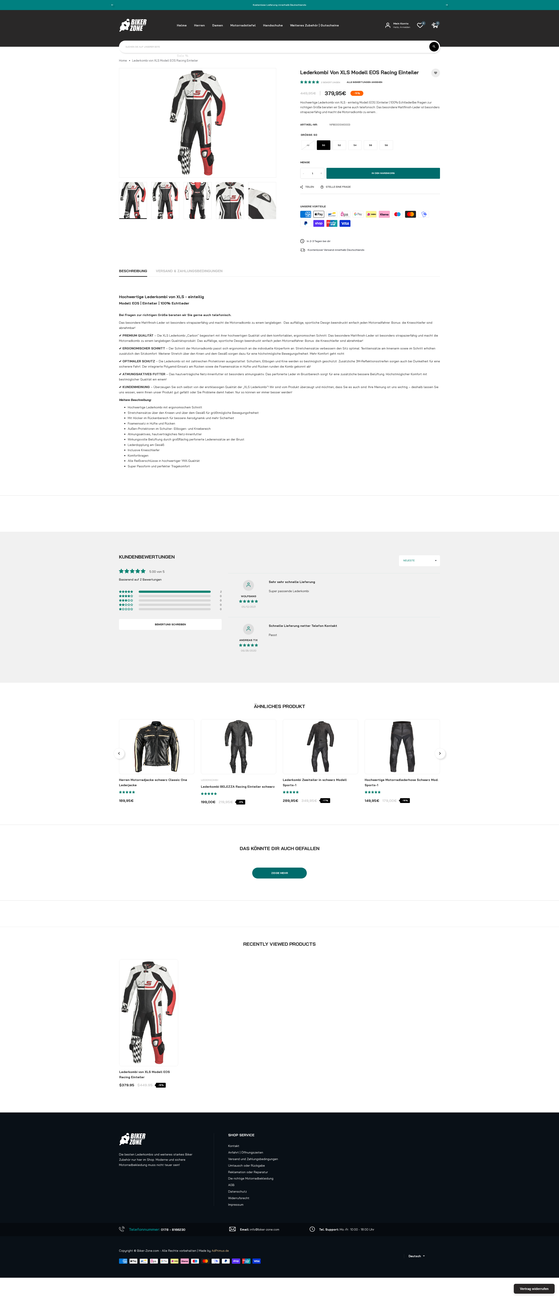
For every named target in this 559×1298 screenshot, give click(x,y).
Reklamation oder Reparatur (248, 1172)
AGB (231, 1185)
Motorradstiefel (243, 25)
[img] (248, 601)
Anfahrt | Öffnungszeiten (245, 1152)
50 (323, 145)
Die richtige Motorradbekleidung (250, 1178)
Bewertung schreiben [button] (170, 624)
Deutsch (415, 1256)
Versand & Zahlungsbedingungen (189, 271)
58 (386, 145)
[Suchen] (434, 47)
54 (355, 145)
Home (123, 60)
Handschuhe (273, 25)
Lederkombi (209, 780)
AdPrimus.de (220, 1251)
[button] (310, 82)
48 (308, 145)
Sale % (182, 56)
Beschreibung (133, 271)
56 (370, 145)
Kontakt (233, 1146)
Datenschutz (237, 1191)
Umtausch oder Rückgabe (246, 1165)
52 (339, 145)
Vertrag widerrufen (534, 1289)
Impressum (235, 1205)
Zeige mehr (279, 873)
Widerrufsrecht (238, 1198)
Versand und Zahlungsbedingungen (253, 1159)
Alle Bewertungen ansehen (364, 82)
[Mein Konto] (387, 25)
